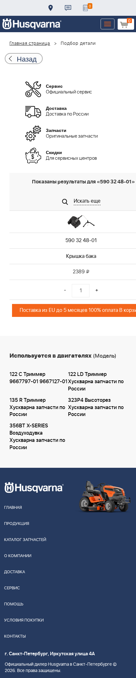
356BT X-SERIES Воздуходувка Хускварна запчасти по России (37, 436)
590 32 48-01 (81, 240)
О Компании (17, 556)
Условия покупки (24, 620)
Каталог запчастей (25, 540)
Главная (13, 508)
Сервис (12, 588)
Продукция (16, 524)
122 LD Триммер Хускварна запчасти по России (96, 382)
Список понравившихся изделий (85, 8)
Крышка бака (81, 256)
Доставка (50, 8)
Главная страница (29, 43)
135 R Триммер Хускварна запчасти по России (37, 407)
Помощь (13, 604)
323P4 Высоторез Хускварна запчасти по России (96, 407)
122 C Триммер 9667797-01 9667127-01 (38, 378)
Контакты (68, 8)
